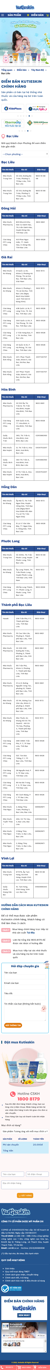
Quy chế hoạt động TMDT (17, 1271)
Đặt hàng (26, 1195)
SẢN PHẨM (14, 15)
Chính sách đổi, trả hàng (16, 1277)
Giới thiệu (9, 1268)
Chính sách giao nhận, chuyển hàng (21, 1274)
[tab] (18, 116)
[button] (2, 15)
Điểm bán (37, 15)
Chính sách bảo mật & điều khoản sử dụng (25, 1280)
